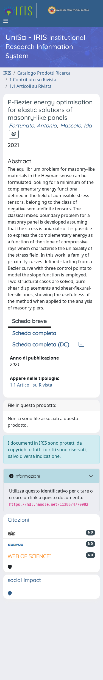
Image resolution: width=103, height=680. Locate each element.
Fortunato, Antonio (33, 125)
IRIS (7, 73)
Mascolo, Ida (76, 125)
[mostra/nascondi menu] (5, 21)
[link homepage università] (68, 10)
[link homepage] (20, 10)
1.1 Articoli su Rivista (30, 86)
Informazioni (26, 476)
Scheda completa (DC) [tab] (40, 344)
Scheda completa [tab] (34, 333)
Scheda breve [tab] (29, 320)
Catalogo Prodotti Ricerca (44, 73)
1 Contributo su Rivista (32, 80)
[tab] (81, 344)
